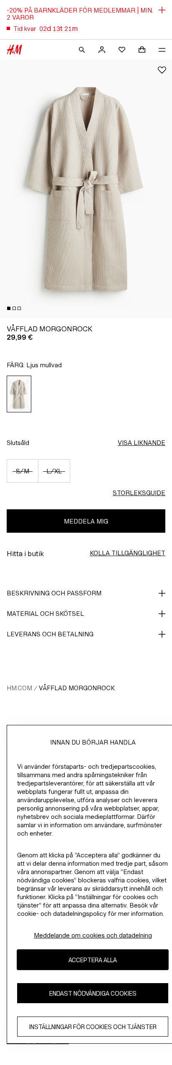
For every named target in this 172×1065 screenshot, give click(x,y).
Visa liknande (141, 442)
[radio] (19, 394)
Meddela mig (86, 521)
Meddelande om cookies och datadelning (93, 935)
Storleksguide (139, 492)
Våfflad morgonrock (77, 687)
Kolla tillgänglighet (127, 553)
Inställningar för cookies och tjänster (93, 1026)
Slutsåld (18, 442)
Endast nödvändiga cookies (93, 993)
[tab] (9, 308)
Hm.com (19, 687)
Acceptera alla (92, 959)
